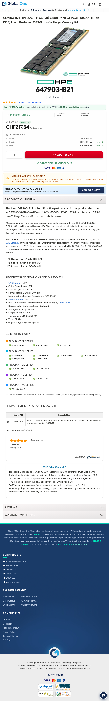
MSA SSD (9, 578)
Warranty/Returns (29, 605)
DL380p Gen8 (17, 358)
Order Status (9, 601)
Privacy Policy (9, 632)
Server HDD (10, 565)
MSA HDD (9, 573)
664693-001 (34, 262)
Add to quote (91, 190)
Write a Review (34, 102)
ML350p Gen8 (42, 369)
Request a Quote (29, 596)
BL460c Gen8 (42, 345)
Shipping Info (9, 605)
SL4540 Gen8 (42, 379)
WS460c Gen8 (18, 389)
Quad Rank (64, 302)
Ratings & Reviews (11, 628)
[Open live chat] (103, 695)
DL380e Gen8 (90, 355)
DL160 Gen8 (16, 355)
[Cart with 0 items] (100, 4)
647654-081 (35, 266)
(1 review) (21, 102)
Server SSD (10, 569)
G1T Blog (7, 640)
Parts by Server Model (15, 561)
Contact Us (8, 624)
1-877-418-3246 (54, 674)
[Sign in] (89, 4)
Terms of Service (10, 636)
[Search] (84, 4)
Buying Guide (11, 582)
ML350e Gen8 (18, 369)
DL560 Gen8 (41, 358)
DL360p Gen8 (66, 355)
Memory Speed (16, 299)
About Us (7, 619)
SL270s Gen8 (17, 379)
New (59, 115)
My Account (8, 596)
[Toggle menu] (105, 4)
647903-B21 (35, 259)
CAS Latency (12, 242)
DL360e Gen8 (42, 355)
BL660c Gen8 (66, 345)
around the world (80, 544)
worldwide (73, 10)
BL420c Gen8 (17, 345)
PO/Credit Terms (29, 601)
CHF (94, 4)
